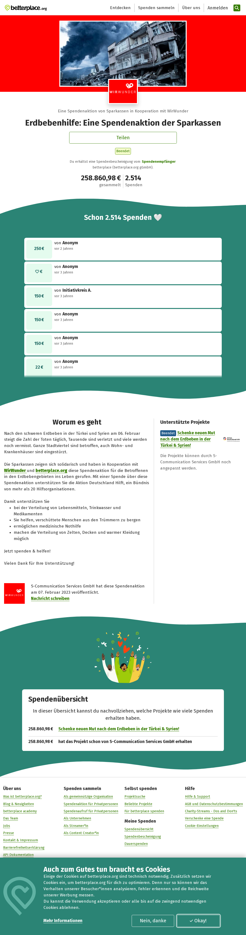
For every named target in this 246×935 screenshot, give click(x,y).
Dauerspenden (136, 844)
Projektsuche (134, 796)
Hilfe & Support (197, 796)
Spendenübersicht (139, 829)
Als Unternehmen (77, 818)
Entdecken (120, 7)
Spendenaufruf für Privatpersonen (91, 811)
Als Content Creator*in (81, 833)
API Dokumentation (18, 855)
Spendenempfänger (159, 161)
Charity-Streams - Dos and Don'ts (211, 811)
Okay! (200, 920)
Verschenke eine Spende (204, 818)
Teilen (123, 137)
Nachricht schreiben (50, 598)
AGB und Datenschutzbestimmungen (214, 804)
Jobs (6, 826)
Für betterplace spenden (144, 811)
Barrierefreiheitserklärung (23, 847)
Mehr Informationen (62, 920)
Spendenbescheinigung (142, 836)
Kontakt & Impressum (20, 840)
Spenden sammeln (156, 7)
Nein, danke (153, 920)
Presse (8, 833)
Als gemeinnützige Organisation (88, 796)
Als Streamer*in (76, 826)
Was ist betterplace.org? (22, 796)
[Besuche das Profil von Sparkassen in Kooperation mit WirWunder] (123, 91)
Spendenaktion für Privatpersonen (91, 804)
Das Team (10, 818)
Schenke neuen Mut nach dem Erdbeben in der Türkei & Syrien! (187, 439)
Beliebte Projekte (138, 804)
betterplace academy (20, 811)
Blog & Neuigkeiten (18, 804)
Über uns (191, 7)
